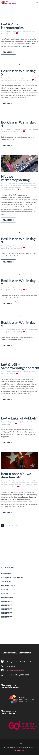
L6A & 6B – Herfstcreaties (12, 26)
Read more (8, 52)
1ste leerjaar (19, 183)
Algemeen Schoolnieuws (12, 577)
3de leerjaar (19, 185)
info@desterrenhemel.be (15, 670)
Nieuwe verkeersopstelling (15, 178)
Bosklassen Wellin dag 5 (18, 72)
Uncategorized (31, 78)
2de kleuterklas (27, 183)
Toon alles (6, 573)
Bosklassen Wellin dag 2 (18, 282)
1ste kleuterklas (10, 183)
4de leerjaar (26, 185)
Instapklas (18, 187)
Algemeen (16, 31)
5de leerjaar (9, 78)
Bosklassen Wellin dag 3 (18, 240)
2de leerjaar (6, 601)
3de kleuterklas (10, 185)
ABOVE (19, 750)
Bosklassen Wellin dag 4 (18, 124)
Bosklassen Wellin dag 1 (18, 324)
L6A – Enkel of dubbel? (18, 418)
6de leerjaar (9, 31)
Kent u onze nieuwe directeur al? (16, 475)
